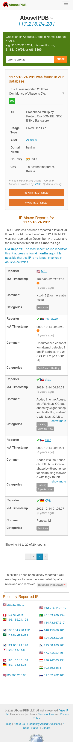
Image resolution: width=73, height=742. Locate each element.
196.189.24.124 (17, 619)
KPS (48, 500)
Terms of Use (46, 714)
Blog (8, 724)
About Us (19, 724)
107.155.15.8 (16, 649)
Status (34, 728)
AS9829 (31, 140)
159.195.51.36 (16, 664)
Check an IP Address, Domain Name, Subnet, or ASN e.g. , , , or (36, 43)
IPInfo (37, 184)
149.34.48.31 (16, 615)
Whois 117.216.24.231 (37, 202)
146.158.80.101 (54, 630)
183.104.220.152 (18, 630)
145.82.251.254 (17, 634)
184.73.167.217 (54, 622)
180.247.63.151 (54, 660)
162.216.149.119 (55, 607)
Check (61, 59)
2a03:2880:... (16, 604)
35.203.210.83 (16, 675)
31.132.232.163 (54, 675)
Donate (46, 728)
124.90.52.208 (53, 637)
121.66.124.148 (17, 645)
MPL (44, 271)
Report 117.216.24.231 (37, 192)
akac (48, 379)
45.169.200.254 (54, 615)
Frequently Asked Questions (43, 724)
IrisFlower (51, 319)
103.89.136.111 (54, 667)
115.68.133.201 (54, 645)
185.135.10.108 (17, 660)
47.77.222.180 (53, 652)
